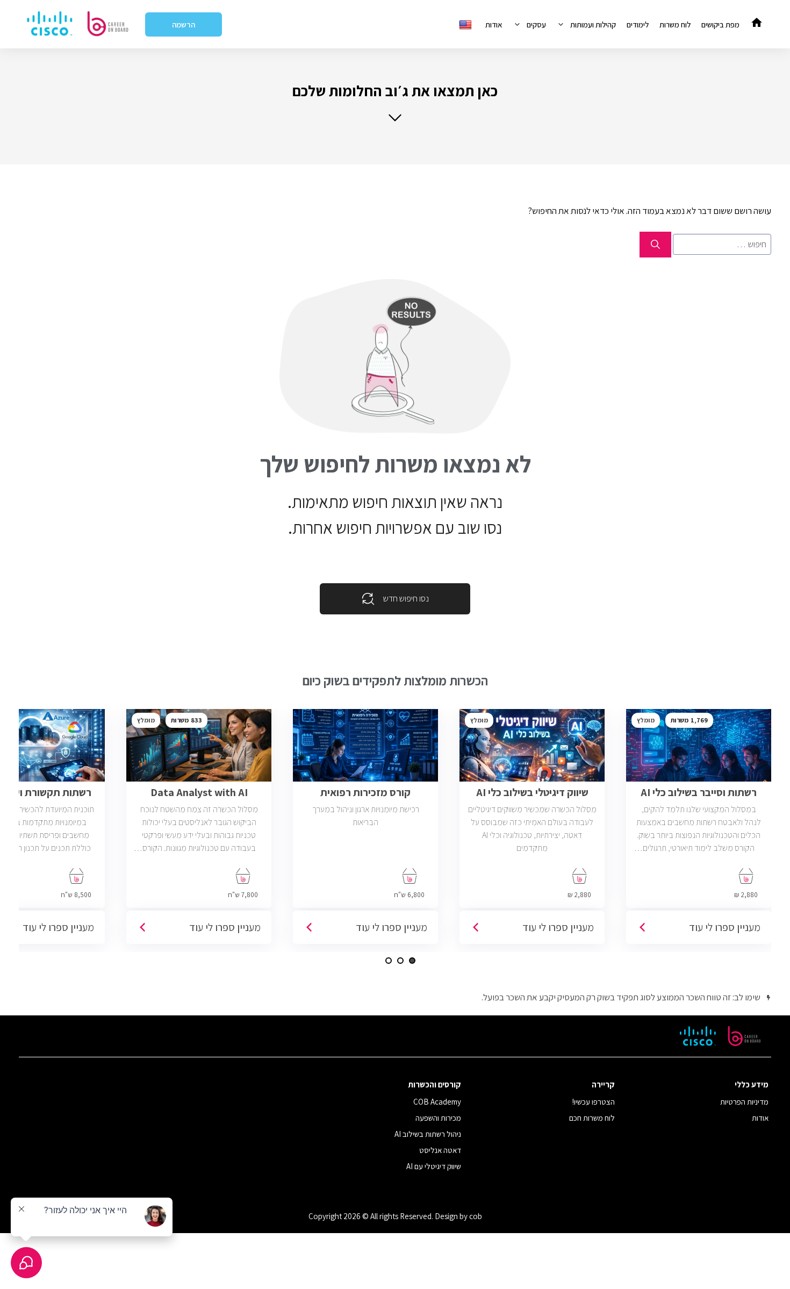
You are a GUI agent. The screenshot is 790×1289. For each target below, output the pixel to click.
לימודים (638, 24)
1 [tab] (412, 960)
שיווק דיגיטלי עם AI (433, 1166)
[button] (395, 102)
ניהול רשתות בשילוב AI (427, 1134)
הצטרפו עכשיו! (593, 1102)
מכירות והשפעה (438, 1118)
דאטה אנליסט (440, 1150)
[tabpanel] (698, 830)
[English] (467, 24)
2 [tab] (400, 960)
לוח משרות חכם (592, 1118)
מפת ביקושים (720, 24)
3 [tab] (388, 960)
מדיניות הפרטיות (744, 1102)
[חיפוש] (655, 244)
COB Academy (437, 1102)
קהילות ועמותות (593, 24)
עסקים (536, 24)
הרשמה (183, 24)
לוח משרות (675, 24)
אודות (493, 24)
